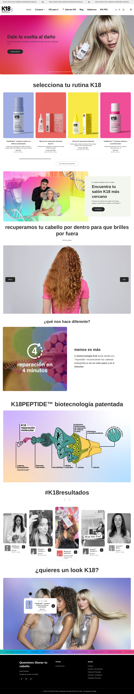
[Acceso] (119, 9)
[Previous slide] (4, 358)
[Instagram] (26, 679)
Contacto (90, 666)
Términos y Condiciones (95, 675)
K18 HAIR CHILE (53, 691)
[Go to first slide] (129, 358)
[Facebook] (21, 679)
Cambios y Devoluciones (95, 669)
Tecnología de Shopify (89, 691)
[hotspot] (30, 594)
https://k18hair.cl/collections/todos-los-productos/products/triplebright (20, 16)
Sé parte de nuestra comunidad (28, 674)
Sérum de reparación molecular (83, 141)
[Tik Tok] (31, 679)
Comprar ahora (59, 666)
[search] (116, 9)
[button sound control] (76, 509)
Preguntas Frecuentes (94, 678)
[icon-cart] (123, 9)
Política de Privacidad (94, 672)
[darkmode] (129, 9)
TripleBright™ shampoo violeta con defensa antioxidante (42, 605)
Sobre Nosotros (24, 671)
